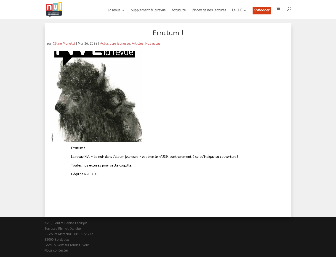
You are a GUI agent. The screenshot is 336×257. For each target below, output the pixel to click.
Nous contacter (56, 250)
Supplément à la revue (148, 10)
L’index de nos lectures (209, 10)
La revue (114, 10)
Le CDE (237, 10)
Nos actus (152, 44)
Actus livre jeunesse (115, 44)
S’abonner (261, 10)
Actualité (179, 10)
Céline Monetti (64, 44)
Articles (138, 44)
